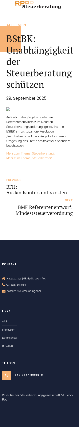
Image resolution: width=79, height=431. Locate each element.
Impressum (8, 329)
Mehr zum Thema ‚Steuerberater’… (29, 158)
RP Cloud (7, 345)
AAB (4, 321)
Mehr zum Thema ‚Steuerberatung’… (30, 153)
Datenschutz (9, 337)
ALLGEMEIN (16, 25)
